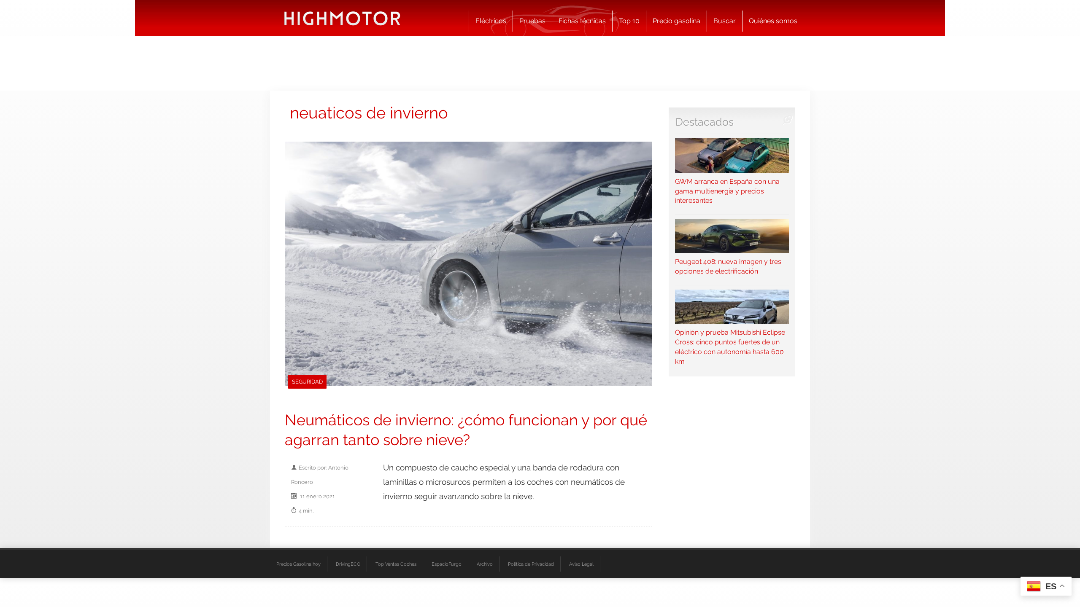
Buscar (724, 21)
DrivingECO (348, 564)
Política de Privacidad (531, 564)
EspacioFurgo (447, 564)
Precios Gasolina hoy (298, 564)
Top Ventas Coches (395, 564)
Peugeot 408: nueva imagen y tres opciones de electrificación (728, 266)
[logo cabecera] (342, 18)
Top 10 (629, 21)
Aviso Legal (581, 564)
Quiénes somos (773, 21)
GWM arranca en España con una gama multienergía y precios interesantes (727, 190)
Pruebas (532, 21)
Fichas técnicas (582, 21)
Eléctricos (490, 21)
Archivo (485, 564)
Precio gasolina (676, 21)
